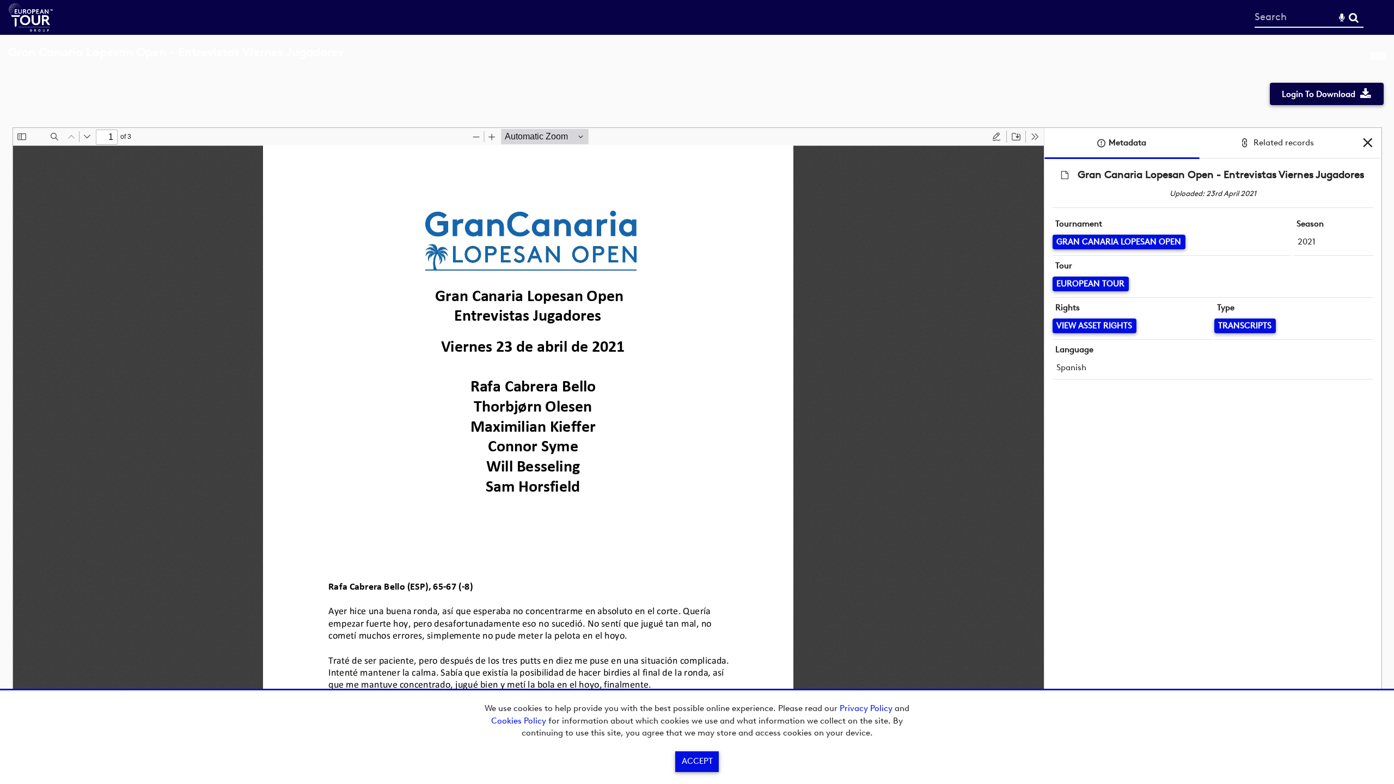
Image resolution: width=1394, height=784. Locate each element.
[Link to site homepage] (31, 28)
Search (1353, 18)
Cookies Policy (518, 721)
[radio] (996, 136)
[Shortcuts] (1378, 58)
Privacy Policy (866, 708)
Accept (697, 761)
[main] (697, 376)
